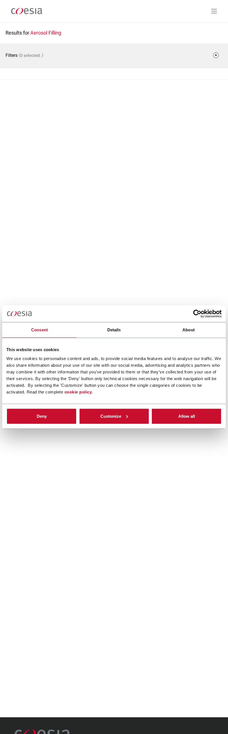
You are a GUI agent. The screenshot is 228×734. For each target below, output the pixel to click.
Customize (110, 416)
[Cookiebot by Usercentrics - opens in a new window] (197, 314)
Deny (42, 416)
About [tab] (188, 329)
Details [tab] (114, 329)
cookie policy (78, 391)
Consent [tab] (39, 329)
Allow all (186, 416)
